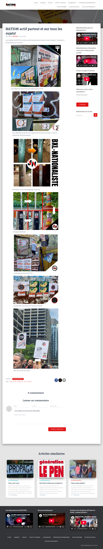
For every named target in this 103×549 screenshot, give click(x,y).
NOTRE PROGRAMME (61, 6)
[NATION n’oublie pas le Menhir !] (51, 468)
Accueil (36, 2)
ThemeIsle (94, 545)
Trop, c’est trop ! (13, 483)
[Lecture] (78, 43)
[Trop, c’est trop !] (20, 468)
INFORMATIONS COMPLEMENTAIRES (87, 2)
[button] (76, 2)
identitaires (20, 381)
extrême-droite (12, 381)
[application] (86, 38)
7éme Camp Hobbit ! (78, 483)
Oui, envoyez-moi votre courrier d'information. (27, 411)
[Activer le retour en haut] (100, 546)
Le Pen (25, 381)
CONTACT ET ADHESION (60, 2)
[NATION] (10, 5)
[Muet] (93, 43)
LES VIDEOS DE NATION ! (74, 6)
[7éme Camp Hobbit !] (83, 468)
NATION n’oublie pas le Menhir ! (51, 483)
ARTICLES (50, 2)
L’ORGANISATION (72, 2)
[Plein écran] (95, 43)
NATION (30, 381)
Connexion (43, 2)
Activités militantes (18, 378)
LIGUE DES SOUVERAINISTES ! (88, 6)
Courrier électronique (82, 95)
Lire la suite (14, 495)
